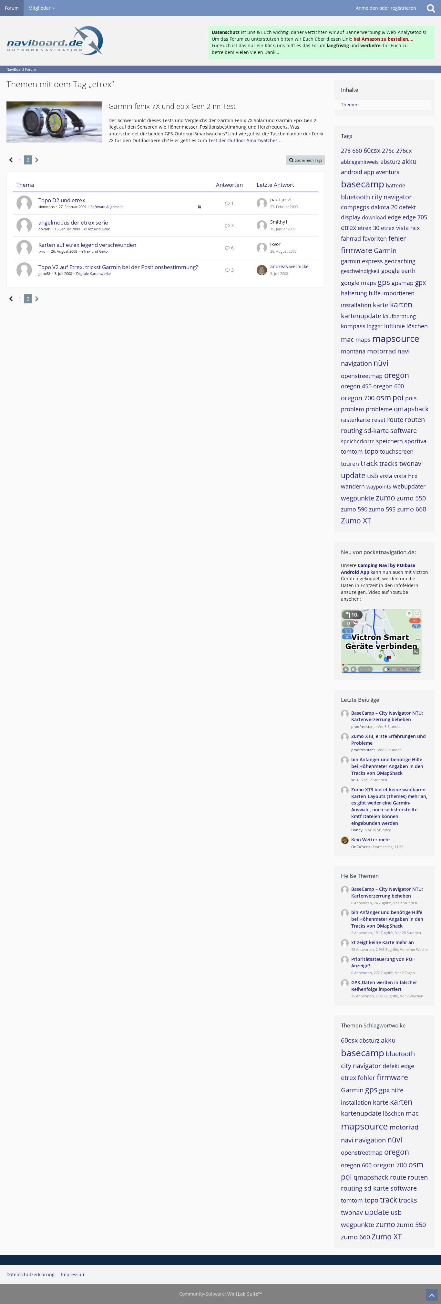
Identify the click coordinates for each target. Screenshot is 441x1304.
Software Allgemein (106, 206)
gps (384, 282)
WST (354, 779)
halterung (354, 293)
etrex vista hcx (400, 228)
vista (386, 476)
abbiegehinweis (360, 161)
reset (378, 420)
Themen (350, 104)
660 (357, 150)
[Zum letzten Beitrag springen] (262, 203)
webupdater (409, 486)
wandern (353, 486)
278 (346, 150)
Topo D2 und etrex (61, 200)
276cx (404, 150)
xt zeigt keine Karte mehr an (382, 942)
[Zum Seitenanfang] (432, 1295)
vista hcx (405, 476)
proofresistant (363, 726)
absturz (390, 161)
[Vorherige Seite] (11, 160)
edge (394, 217)
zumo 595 (382, 509)
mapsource (395, 338)
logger (375, 326)
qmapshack (411, 409)
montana (353, 351)
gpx (420, 282)
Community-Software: (220, 1294)
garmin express (362, 261)
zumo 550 (411, 498)
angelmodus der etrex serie (73, 222)
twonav (410, 463)
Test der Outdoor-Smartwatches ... (245, 140)
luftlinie (394, 326)
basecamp (362, 184)
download (374, 217)
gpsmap (403, 283)
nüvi (381, 363)
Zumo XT (356, 520)
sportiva (415, 441)
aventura (388, 172)
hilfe (375, 293)
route (395, 419)
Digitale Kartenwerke (93, 273)
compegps (355, 207)
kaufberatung (399, 316)
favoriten (375, 238)
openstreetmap (362, 376)
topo (371, 451)
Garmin (385, 250)
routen (415, 419)
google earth (398, 271)
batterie (395, 185)
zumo (385, 497)
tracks (388, 463)
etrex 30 (368, 228)
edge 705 (415, 217)
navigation (356, 363)
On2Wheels (360, 846)
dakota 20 (384, 207)
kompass (353, 326)
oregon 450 (356, 386)
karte (380, 304)
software (403, 430)
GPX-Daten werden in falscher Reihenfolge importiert (384, 985)
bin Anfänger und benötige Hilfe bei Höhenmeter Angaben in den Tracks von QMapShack (387, 766)
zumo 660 (411, 509)
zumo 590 (354, 509)
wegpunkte (357, 498)
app (369, 172)
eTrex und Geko (97, 228)
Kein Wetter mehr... (372, 839)
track (369, 463)
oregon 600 (388, 386)
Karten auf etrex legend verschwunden (87, 244)
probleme (379, 409)
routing (352, 430)
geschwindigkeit (360, 271)
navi (403, 351)
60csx (372, 150)
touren (350, 464)
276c (388, 150)
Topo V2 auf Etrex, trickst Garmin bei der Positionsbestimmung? (118, 267)
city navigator (392, 197)
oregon (396, 375)
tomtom (352, 451)
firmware (356, 250)
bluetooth (355, 197)
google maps (358, 283)
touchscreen (397, 451)
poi (398, 397)
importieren (398, 293)
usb (372, 475)
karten (401, 304)
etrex (348, 227)
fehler (397, 238)
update (353, 475)
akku (409, 161)
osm (383, 397)
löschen (417, 326)
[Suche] (431, 8)
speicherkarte (357, 441)
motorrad (381, 351)
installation (356, 305)
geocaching (400, 261)
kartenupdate (361, 315)
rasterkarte (355, 420)
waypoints (378, 486)
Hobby (357, 829)
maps (363, 339)
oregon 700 (357, 398)
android (351, 172)
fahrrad (351, 238)
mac (347, 339)
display (350, 217)
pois (411, 398)
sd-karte (376, 430)
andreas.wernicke (289, 266)
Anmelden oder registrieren (386, 8)
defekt (407, 207)
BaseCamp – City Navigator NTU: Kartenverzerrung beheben (387, 716)
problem (352, 409)
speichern (389, 441)
